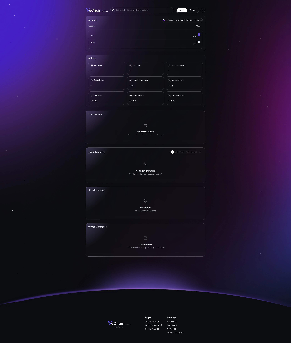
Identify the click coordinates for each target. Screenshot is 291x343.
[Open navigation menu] (203, 10)
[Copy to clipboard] (201, 20)
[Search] (113, 10)
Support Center (174, 332)
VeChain (170, 321)
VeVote (170, 329)
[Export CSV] (200, 152)
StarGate (171, 325)
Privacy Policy (151, 321)
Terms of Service (152, 325)
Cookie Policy (151, 329)
